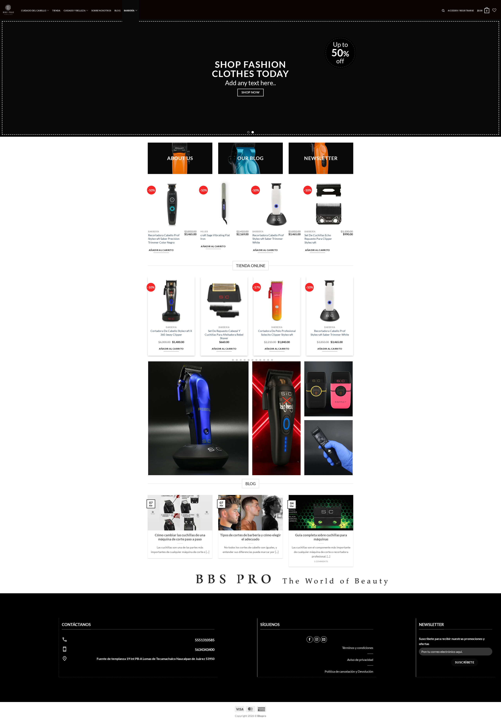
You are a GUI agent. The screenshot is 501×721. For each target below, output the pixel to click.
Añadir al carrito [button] (161, 201)
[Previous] (14, 54)
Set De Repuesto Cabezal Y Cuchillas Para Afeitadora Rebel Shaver (224, 286)
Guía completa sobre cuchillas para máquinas (321, 489)
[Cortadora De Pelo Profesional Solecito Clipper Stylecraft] (276, 252)
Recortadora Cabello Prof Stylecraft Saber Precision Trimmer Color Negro (163, 190)
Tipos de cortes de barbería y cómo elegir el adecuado (250, 489)
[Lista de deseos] (494, 10)
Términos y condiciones (357, 599)
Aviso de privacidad (360, 611)
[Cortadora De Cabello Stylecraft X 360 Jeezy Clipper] (171, 252)
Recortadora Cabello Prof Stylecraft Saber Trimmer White (268, 190)
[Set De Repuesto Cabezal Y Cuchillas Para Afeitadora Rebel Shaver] (224, 252)
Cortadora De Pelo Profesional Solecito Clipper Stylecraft (277, 284)
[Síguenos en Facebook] (309, 591)
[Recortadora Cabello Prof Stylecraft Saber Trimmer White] (329, 252)
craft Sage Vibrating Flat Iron (215, 188)
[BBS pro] (8, 9)
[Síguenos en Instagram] (317, 591)
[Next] (486, 54)
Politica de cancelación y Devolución (349, 623)
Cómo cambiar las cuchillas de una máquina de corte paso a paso (180, 489)
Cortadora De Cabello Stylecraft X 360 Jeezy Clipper (171, 284)
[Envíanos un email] (324, 591)
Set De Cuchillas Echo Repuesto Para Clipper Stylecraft (318, 190)
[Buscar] (443, 10)
